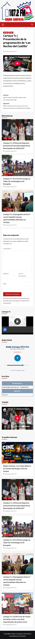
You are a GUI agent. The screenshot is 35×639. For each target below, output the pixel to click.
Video (11, 32)
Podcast (12, 461)
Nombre (6, 273)
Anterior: (14, 97)
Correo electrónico (22, 275)
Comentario (7, 248)
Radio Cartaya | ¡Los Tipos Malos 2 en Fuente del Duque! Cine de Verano (17, 469)
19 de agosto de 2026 (9, 187)
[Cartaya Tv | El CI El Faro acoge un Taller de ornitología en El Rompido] (17, 165)
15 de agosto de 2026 (9, 624)
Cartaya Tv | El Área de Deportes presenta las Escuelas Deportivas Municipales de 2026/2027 (16, 146)
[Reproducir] (17, 358)
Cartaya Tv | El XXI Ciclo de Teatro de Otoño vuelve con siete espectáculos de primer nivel (17, 619)
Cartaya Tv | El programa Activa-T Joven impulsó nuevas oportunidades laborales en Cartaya (16, 218)
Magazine (6, 461)
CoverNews (12, 636)
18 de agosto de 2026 (9, 225)
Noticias (6, 32)
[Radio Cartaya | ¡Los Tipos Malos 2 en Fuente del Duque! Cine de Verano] (17, 452)
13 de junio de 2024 (9, 51)
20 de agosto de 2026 (9, 151)
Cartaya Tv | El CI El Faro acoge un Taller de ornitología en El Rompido (16, 181)
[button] (3, 24)
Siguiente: (17, 106)
